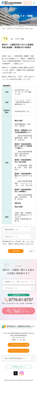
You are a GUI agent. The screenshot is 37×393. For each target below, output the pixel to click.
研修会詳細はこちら (12, 229)
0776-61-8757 (20, 337)
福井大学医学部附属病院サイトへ (16, 358)
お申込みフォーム (11, 236)
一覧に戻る (16, 251)
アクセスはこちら (11, 288)
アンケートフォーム (19, 350)
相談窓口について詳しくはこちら (16, 281)
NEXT (31, 251)
